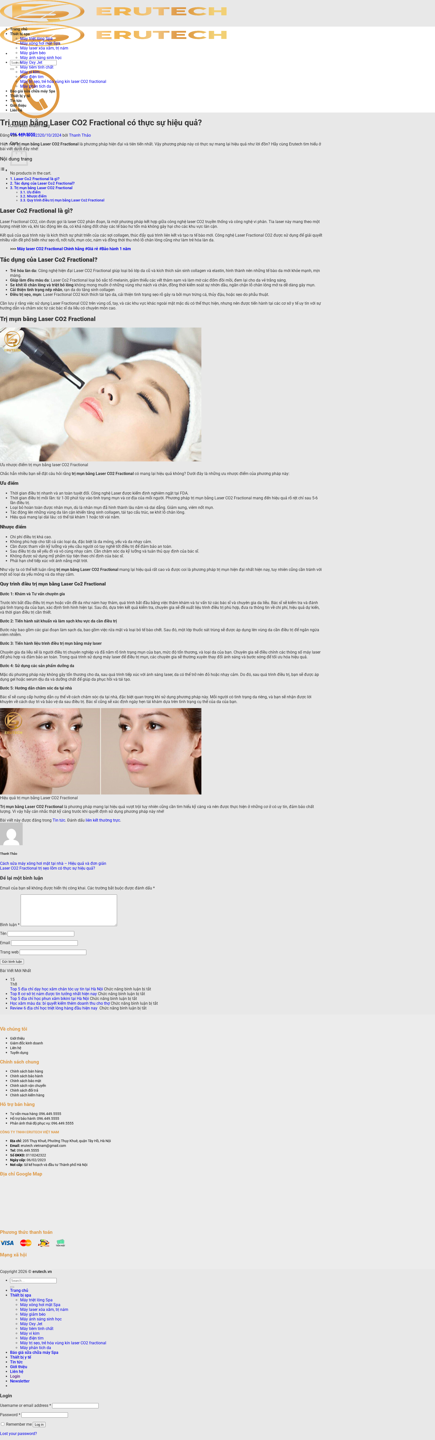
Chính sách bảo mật (25, 1081)
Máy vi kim (30, 72)
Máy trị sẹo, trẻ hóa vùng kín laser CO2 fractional (63, 81)
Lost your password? (18, 1433)
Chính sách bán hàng (26, 1071)
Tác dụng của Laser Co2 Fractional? (44, 183)
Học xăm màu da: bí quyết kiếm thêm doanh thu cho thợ (60, 1003)
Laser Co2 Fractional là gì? (36, 179)
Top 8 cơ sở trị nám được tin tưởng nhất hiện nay (53, 993)
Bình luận (10, 924)
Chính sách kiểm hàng (27, 1095)
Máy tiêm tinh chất (36, 67)
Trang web (9, 952)
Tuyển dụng (19, 1053)
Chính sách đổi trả (24, 1090)
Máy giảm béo (33, 52)
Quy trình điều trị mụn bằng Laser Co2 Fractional (65, 200)
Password (10, 1414)
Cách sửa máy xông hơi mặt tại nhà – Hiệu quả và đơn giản (53, 863)
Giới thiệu (18, 105)
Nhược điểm (37, 196)
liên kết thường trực (103, 820)
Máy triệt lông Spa (36, 38)
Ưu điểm (34, 192)
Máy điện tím (32, 76)
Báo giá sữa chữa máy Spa (32, 91)
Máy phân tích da (35, 86)
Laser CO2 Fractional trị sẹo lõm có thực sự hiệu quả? (47, 868)
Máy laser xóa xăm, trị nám (44, 48)
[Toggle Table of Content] (4, 170)
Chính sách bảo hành (26, 1076)
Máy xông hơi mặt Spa (40, 43)
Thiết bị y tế (20, 96)
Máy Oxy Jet (31, 62)
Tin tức (16, 100)
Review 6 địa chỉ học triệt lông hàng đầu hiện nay (54, 1008)
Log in (39, 1424)
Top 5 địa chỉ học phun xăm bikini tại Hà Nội (49, 998)
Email (5, 942)
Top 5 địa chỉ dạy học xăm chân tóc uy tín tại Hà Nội (56, 989)
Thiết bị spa (20, 34)
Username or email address (25, 1405)
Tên (3, 933)
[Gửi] (12, 69)
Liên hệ (16, 110)
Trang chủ (18, 29)
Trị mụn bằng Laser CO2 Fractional (43, 188)
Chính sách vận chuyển (28, 1086)
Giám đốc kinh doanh (26, 1043)
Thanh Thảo (80, 135)
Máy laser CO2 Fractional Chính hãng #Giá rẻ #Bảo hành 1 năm (74, 248)
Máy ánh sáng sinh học (41, 57)
